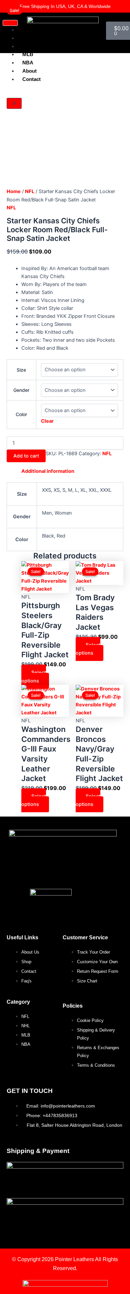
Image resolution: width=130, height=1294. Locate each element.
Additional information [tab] (47, 471)
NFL (29, 191)
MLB (27, 54)
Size (21, 370)
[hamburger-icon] (10, 23)
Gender (21, 390)
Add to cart (26, 456)
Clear (47, 421)
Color (21, 414)
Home (14, 191)
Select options (33, 676)
